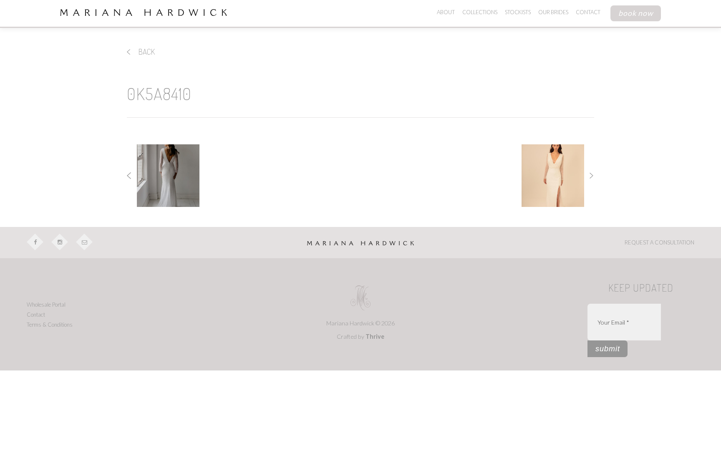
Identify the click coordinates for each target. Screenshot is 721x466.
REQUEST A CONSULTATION (659, 242)
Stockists (518, 12)
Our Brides (553, 12)
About (446, 12)
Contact (588, 12)
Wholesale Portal (46, 304)
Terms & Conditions (50, 324)
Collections (479, 12)
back (146, 51)
